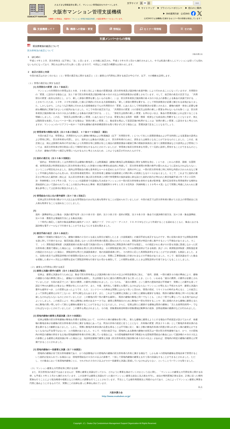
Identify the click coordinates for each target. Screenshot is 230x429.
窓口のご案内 (194, 8)
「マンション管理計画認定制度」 (83, 19)
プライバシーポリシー (171, 8)
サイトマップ (147, 8)
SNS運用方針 (172, 14)
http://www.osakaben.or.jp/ (116, 396)
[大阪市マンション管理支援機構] (37, 16)
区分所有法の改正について (40, 50)
